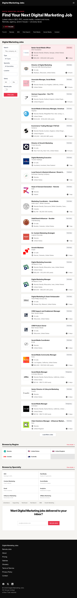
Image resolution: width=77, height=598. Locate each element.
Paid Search (26, 32)
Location (6, 70)
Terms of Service (8, 568)
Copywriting (16, 502)
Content (57, 32)
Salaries (5, 561)
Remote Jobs (6, 549)
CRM (40, 502)
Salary (6, 78)
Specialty (7, 63)
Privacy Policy (7, 572)
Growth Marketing (49, 502)
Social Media (47, 32)
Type (5, 55)
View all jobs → (71, 444)
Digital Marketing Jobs (13, 3)
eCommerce (6, 502)
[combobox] (10, 74)
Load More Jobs (48, 434)
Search (6, 47)
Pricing (4, 557)
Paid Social (24, 502)
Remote (11, 32)
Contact (5, 576)
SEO (18, 32)
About (4, 553)
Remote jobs (8, 86)
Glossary (5, 564)
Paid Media (36, 32)
